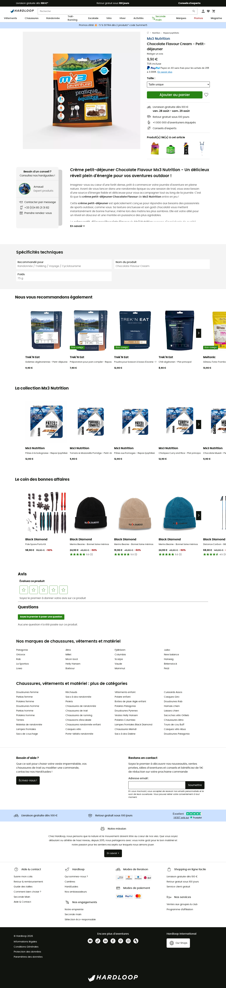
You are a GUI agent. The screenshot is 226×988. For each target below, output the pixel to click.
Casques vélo (73, 729)
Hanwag (168, 659)
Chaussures (31, 18)
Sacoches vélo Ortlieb (176, 715)
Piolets (69, 701)
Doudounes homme (27, 706)
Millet (68, 654)
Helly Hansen (73, 664)
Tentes (20, 720)
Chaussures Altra (173, 720)
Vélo (109, 18)
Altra (68, 650)
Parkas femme (24, 697)
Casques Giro (171, 697)
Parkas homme (24, 711)
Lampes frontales (26, 729)
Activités (138, 18)
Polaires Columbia (125, 720)
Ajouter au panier (174, 95)
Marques (181, 18)
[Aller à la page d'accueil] (149, 33)
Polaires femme (25, 701)
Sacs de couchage (27, 734)
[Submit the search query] (194, 12)
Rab (18, 659)
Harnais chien (172, 706)
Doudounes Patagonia (176, 734)
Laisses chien (171, 711)
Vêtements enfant (125, 692)
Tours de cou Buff (174, 725)
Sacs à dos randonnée (78, 697)
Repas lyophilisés (171, 33)
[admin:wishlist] (206, 94)
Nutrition (156, 33)
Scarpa (119, 659)
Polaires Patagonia (125, 706)
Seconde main (161, 18)
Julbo (167, 650)
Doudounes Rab (173, 701)
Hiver (123, 18)
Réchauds (71, 692)
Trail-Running (72, 18)
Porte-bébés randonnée (79, 734)
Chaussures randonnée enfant (83, 725)
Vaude (118, 664)
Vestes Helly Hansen (126, 715)
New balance (171, 654)
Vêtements (10, 18)
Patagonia (22, 650)
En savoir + (77, 226)
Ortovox (20, 654)
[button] (81, 90)
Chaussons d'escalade (78, 720)
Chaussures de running (79, 715)
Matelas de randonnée (29, 725)
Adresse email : (138, 778)
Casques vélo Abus (175, 729)
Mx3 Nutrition (158, 38)
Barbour (70, 668)
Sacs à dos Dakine (125, 734)
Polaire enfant (123, 697)
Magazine (216, 18)
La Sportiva (22, 664)
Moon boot (72, 659)
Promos (198, 18)
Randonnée (53, 18)
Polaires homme (25, 715)
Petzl (166, 668)
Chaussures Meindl (125, 729)
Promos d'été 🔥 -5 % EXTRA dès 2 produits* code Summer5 (113, 25)
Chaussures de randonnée (81, 706)
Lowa (19, 668)
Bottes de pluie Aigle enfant (130, 701)
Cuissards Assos (173, 692)
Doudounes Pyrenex (126, 711)
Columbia (120, 654)
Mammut (120, 668)
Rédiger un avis (155, 54)
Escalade (93, 18)
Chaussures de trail (77, 711)
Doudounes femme (27, 692)
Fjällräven (120, 650)
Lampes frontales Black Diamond (133, 725)
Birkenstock (170, 664)
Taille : (151, 78)
